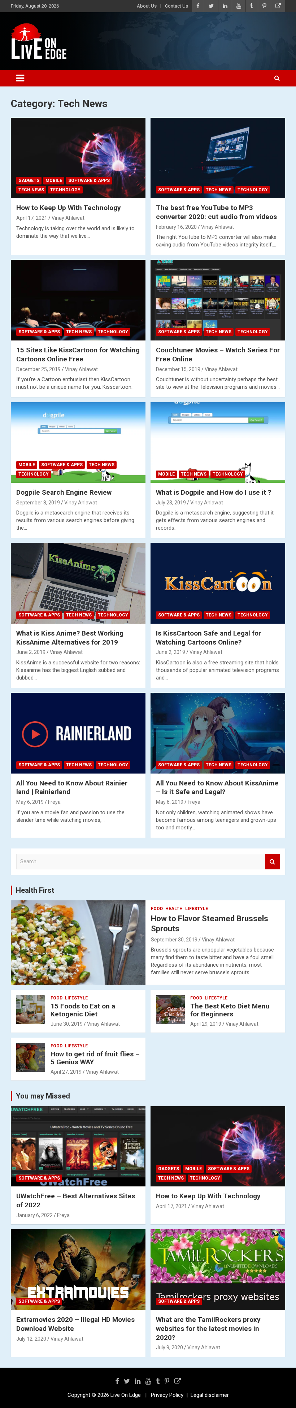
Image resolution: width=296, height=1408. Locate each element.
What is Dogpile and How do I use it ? (213, 492)
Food (157, 908)
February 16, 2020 (176, 227)
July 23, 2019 (171, 502)
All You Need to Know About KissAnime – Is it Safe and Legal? (217, 787)
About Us (147, 6)
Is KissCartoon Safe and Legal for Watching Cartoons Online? (208, 637)
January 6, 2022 (34, 1215)
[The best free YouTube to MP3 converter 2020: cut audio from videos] (218, 158)
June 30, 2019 (67, 1024)
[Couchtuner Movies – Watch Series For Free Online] (218, 300)
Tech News (31, 189)
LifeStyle (196, 908)
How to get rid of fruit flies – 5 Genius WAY (95, 1058)
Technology (65, 189)
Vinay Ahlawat (68, 218)
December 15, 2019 (178, 369)
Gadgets (28, 180)
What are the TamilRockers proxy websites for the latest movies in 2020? (208, 1328)
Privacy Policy (167, 1395)
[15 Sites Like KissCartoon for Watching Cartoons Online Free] (78, 300)
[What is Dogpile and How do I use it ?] (218, 442)
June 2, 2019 (30, 652)
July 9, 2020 (169, 1347)
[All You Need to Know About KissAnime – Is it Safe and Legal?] (218, 733)
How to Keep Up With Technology (68, 208)
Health (174, 908)
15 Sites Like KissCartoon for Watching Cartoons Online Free (78, 354)
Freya (54, 802)
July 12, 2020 (31, 1339)
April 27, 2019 (66, 1072)
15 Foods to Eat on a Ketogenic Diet (83, 1010)
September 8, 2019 (38, 502)
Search (272, 861)
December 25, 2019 (38, 369)
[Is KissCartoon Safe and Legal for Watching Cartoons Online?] (218, 583)
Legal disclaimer (210, 1395)
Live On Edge (125, 1395)
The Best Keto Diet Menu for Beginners (230, 1010)
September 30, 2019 (174, 940)
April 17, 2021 (31, 218)
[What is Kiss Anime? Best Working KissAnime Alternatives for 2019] (78, 583)
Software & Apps (89, 180)
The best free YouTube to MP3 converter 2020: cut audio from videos (216, 212)
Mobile (53, 180)
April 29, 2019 (205, 1024)
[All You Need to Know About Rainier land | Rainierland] (78, 733)
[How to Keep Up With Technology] (78, 158)
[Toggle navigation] (20, 78)
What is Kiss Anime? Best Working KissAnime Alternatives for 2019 (69, 637)
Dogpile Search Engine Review (64, 492)
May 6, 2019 (30, 802)
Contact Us (176, 6)
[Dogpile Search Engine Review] (78, 442)
